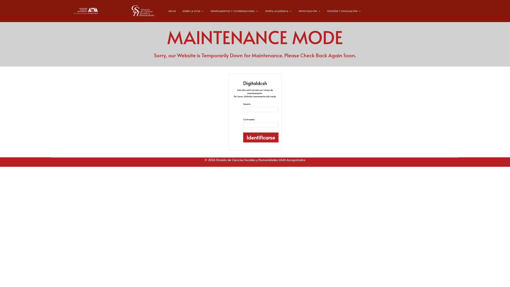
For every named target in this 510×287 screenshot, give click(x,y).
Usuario (247, 103)
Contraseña (249, 119)
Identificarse (261, 137)
